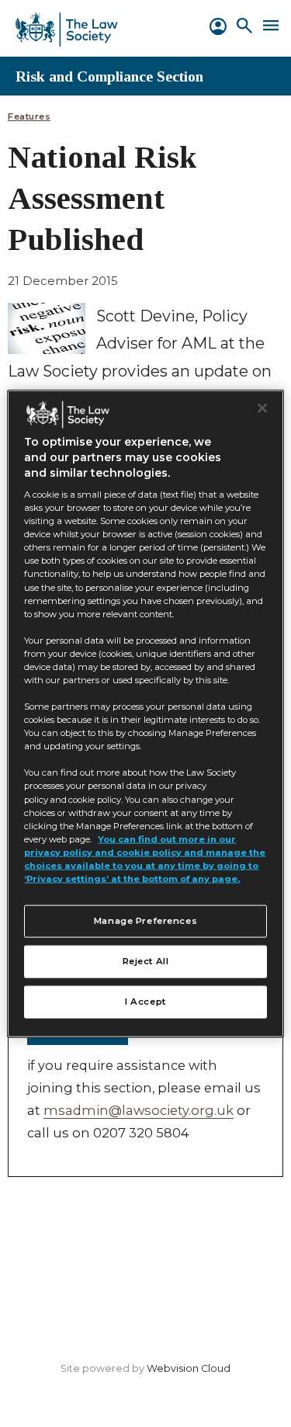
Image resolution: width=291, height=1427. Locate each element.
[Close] (262, 408)
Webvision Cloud (188, 1368)
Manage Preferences (145, 920)
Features (29, 117)
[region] (145, 714)
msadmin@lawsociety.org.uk (138, 1110)
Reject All (146, 961)
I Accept (145, 1000)
